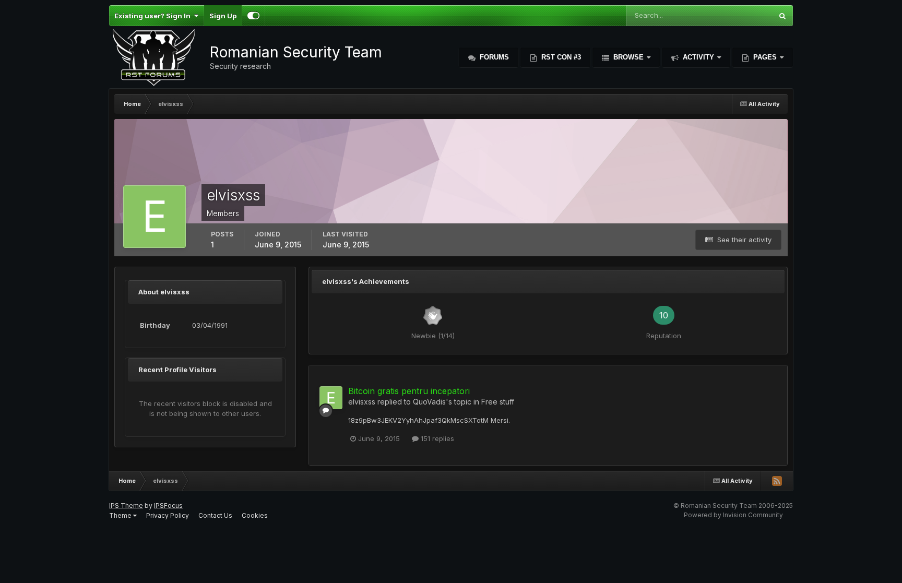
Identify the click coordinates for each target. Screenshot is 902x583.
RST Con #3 (560, 57)
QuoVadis (429, 401)
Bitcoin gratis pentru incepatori (409, 391)
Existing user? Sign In (154, 15)
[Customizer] (253, 15)
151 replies (436, 438)
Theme (121, 515)
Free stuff (497, 401)
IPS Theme (126, 505)
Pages (765, 57)
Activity (698, 57)
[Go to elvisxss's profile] (330, 397)
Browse (628, 57)
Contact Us (215, 515)
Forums (493, 57)
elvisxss (361, 401)
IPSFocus (168, 505)
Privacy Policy (167, 515)
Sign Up (222, 15)
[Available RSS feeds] (777, 481)
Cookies (255, 515)
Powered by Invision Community (733, 515)
